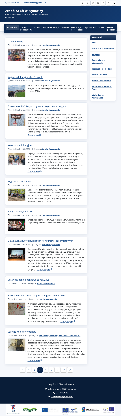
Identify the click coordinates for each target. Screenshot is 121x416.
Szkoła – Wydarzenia (101, 80)
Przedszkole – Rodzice (102, 69)
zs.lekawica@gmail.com (36, 2)
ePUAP (92, 27)
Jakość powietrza (112, 28)
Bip (86, 27)
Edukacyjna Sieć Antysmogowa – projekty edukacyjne (37, 106)
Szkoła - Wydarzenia (51, 45)
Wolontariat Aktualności (69, 335)
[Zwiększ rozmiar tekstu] (87, 3)
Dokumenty (53, 27)
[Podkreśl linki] (103, 3)
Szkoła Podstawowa (26, 28)
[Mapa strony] (113, 3)
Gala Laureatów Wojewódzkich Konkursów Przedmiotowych (40, 240)
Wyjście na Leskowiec (19, 181)
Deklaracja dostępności (77, 28)
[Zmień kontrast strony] (98, 3)
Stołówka (64, 27)
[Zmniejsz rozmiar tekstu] (82, 3)
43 (64, 370)
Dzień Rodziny (15, 41)
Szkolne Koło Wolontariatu (22, 331)
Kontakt (101, 27)
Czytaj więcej (34, 135)
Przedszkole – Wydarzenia (98, 61)
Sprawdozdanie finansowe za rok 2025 (28, 279)
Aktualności (12, 27)
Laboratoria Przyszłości (103, 48)
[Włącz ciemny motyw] (93, 3)
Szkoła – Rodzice (99, 74)
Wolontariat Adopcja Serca (102, 87)
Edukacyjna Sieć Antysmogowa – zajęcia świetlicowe (36, 295)
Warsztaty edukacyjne (20, 145)
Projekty (96, 54)
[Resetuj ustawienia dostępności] (108, 3)
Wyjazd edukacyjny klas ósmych (25, 77)
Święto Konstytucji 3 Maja (21, 211)
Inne (94, 42)
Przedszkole (39, 27)
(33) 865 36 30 (13, 2)
